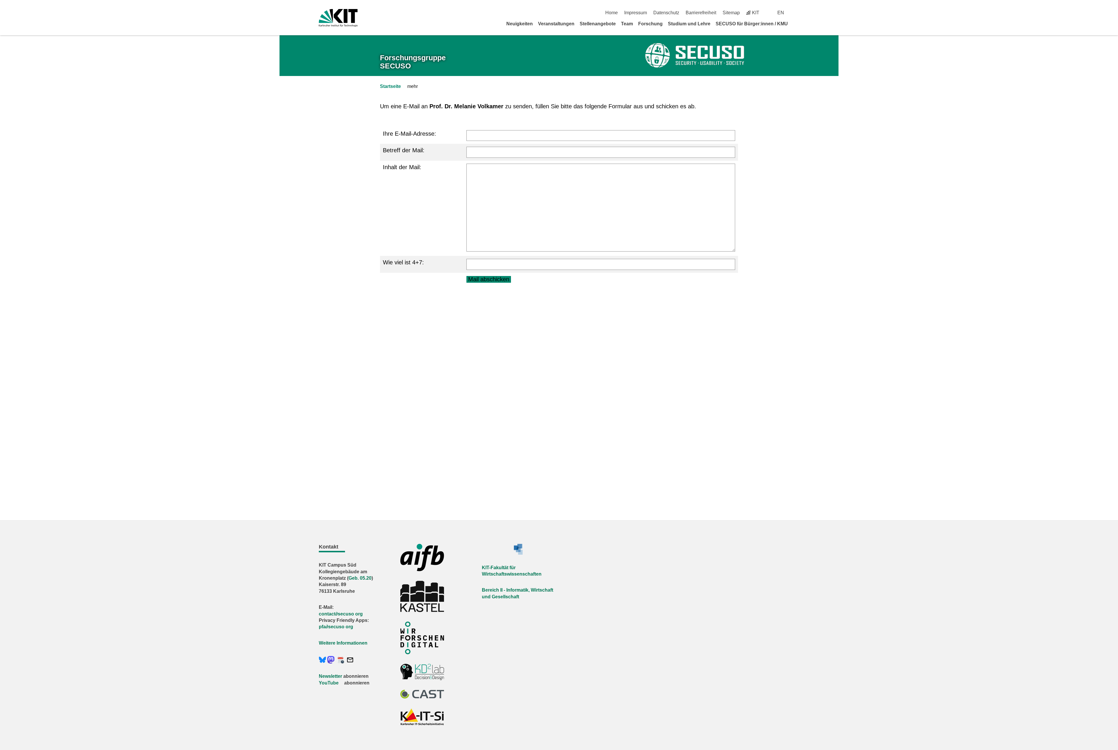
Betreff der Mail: (403, 150)
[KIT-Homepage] (338, 18)
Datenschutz (666, 12)
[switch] (797, 12)
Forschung (650, 23)
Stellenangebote (598, 23)
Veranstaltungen (556, 23)
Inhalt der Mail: (402, 167)
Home (611, 12)
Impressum (635, 12)
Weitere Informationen (343, 643)
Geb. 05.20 (360, 578)
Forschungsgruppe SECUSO (413, 62)
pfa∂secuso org (336, 626)
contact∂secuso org (341, 613)
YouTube (329, 682)
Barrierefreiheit (701, 12)
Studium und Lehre (689, 23)
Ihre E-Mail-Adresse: (409, 133)
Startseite (390, 86)
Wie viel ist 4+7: (403, 262)
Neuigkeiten (519, 23)
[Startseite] (797, 23)
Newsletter (330, 676)
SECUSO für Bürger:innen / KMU (752, 23)
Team (627, 23)
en (780, 12)
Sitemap (731, 12)
